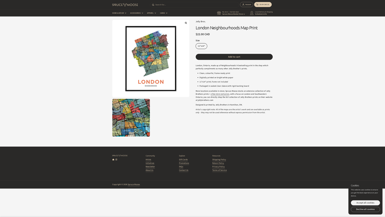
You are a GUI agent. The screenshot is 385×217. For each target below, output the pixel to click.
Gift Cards (183, 159)
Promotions (184, 163)
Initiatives (150, 163)
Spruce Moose (134, 184)
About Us (149, 170)
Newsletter (150, 166)
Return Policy (218, 163)
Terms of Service (219, 170)
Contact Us (183, 170)
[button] (263, 4)
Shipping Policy (219, 159)
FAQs (181, 166)
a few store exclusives (220, 94)
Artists (148, 159)
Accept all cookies (365, 202)
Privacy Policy (218, 166)
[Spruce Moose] (125, 4)
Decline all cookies (365, 209)
